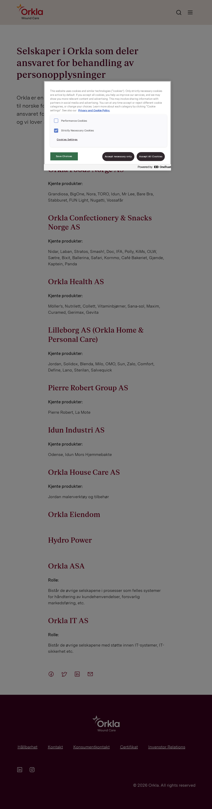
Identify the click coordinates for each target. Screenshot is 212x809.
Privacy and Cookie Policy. (94, 110)
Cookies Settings (67, 139)
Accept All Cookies (150, 156)
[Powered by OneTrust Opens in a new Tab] (153, 168)
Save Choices (64, 156)
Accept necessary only (118, 156)
